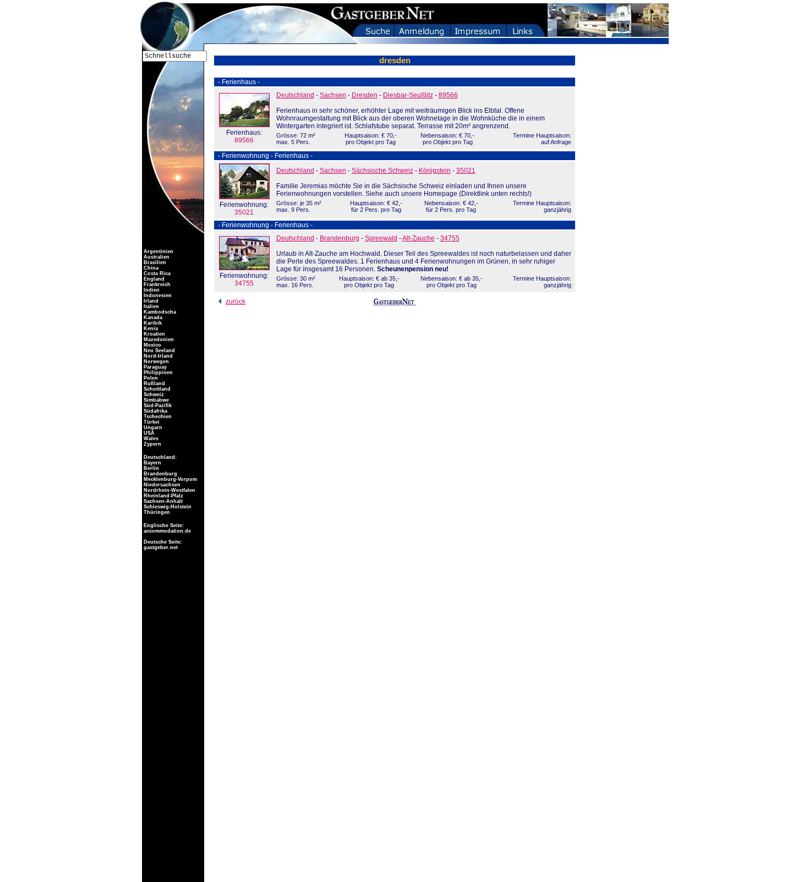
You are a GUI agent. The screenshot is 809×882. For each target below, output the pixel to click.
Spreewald (381, 238)
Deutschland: (160, 457)
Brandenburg (339, 238)
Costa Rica (156, 273)
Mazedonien (158, 339)
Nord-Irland (157, 356)
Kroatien (153, 334)
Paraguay (154, 367)
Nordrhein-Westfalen (168, 490)
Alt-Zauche (418, 238)
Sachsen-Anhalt (162, 501)
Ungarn (152, 427)
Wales (150, 438)
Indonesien (157, 295)
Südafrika (154, 411)
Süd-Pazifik (157, 405)
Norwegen (155, 361)
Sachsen (333, 95)
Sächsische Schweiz (382, 170)
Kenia (150, 328)
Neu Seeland (158, 350)
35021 (244, 208)
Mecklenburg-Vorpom (169, 479)
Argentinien (157, 251)
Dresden (365, 95)
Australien (156, 257)
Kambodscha (159, 312)
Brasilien (154, 262)
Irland (150, 301)
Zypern (151, 444)
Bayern (151, 462)
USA (148, 433)
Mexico (151, 345)
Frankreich (156, 284)
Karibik (152, 323)
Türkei (151, 422)
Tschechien (157, 416)
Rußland (153, 383)
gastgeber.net (160, 547)
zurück (235, 301)
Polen (150, 378)
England (153, 279)
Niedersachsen (161, 484)
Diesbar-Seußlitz (408, 95)
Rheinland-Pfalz (162, 495)
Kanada (152, 317)
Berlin (150, 468)
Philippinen (157, 372)
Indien (151, 290)
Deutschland (295, 95)
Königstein (435, 170)
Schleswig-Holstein (167, 507)
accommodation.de (166, 531)
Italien (150, 306)
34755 (244, 279)
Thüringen (156, 512)
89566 (244, 136)
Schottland (156, 389)
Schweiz (153, 394)
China (150, 268)
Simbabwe (155, 400)
